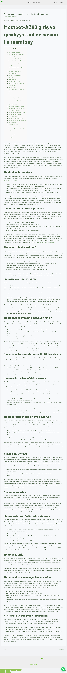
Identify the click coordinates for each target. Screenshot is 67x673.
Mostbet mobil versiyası (14, 52)
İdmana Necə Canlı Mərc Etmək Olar (17, 60)
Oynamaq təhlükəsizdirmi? (15, 58)
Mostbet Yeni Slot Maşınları (15, 114)
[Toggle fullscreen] (8, 670)
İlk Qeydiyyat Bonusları (14, 104)
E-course (29, 2)
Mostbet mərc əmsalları (14, 81)
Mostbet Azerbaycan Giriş (15, 126)
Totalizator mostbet (13, 124)
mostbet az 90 (8, 16)
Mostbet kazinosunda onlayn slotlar (17, 112)
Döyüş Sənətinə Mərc (14, 116)
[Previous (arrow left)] (2, 672)
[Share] (13, 670)
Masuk (61, 2)
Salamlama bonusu (13, 79)
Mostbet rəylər (12, 122)
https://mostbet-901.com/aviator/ (46, 242)
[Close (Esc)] (19, 670)
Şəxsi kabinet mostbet (14, 133)
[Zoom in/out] (2, 670)
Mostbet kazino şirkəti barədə (16, 118)
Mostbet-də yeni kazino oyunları (16, 97)
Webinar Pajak (36, 2)
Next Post (62, 649)
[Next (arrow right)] (8, 672)
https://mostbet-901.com (10, 180)
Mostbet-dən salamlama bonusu (16, 106)
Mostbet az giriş (12, 87)
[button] (63, 669)
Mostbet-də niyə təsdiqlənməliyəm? (17, 120)
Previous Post (5, 649)
